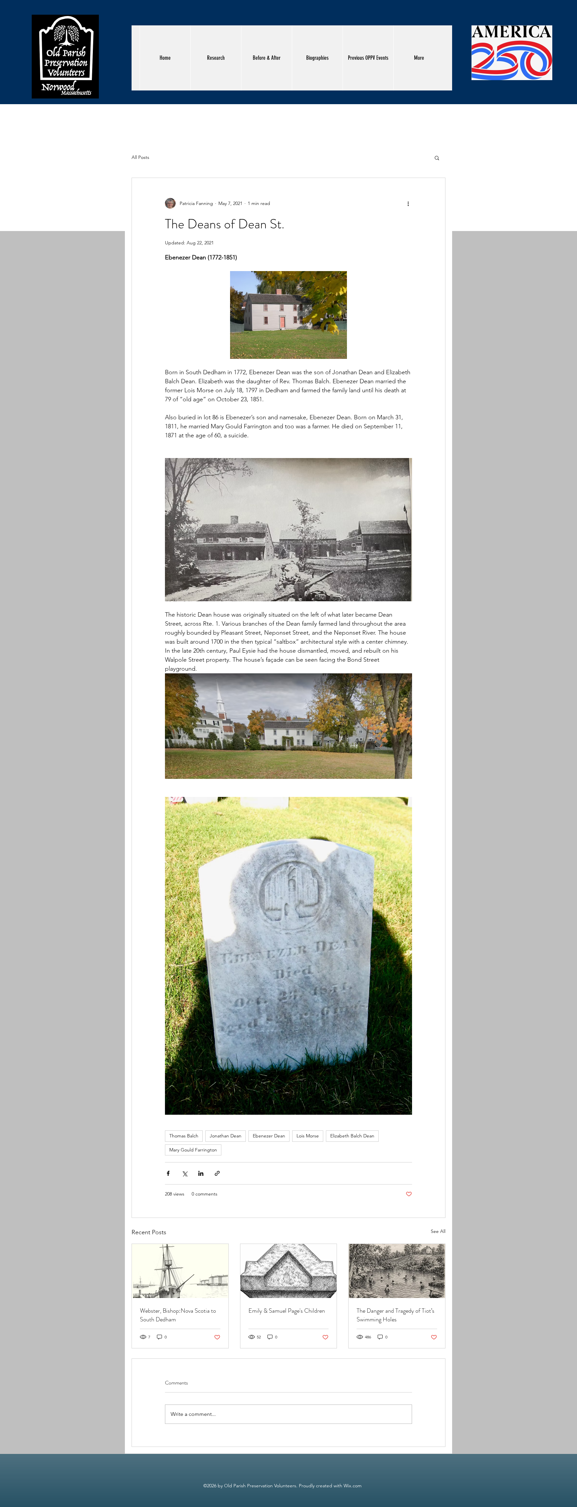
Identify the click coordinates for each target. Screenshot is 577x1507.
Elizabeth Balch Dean (352, 1136)
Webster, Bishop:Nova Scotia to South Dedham (178, 1315)
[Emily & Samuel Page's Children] (288, 1271)
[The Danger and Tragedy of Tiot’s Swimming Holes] (397, 1271)
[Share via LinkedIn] (201, 1173)
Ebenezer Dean (269, 1136)
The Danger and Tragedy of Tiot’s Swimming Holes (395, 1315)
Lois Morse (308, 1136)
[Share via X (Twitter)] (184, 1173)
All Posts (140, 157)
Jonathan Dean (225, 1136)
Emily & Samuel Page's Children (286, 1310)
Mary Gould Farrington (193, 1150)
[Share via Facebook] (168, 1173)
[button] (437, 157)
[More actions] (408, 203)
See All (438, 1231)
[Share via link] (217, 1173)
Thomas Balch (183, 1136)
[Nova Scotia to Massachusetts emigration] (180, 1271)
